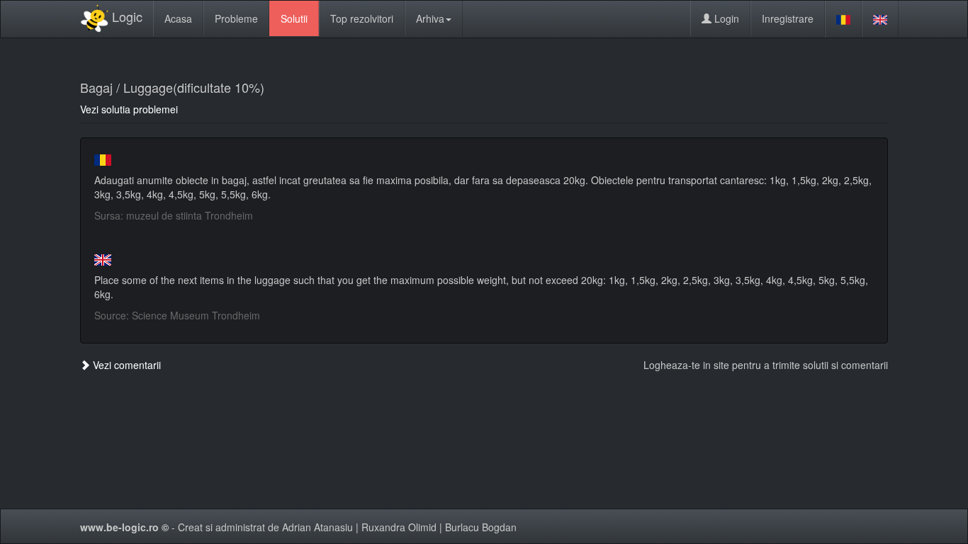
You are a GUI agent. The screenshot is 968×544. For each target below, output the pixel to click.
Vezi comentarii (125, 365)
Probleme (236, 18)
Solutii (294, 18)
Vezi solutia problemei (129, 109)
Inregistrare (788, 18)
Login (725, 18)
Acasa (178, 18)
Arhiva (430, 18)
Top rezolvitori (361, 18)
